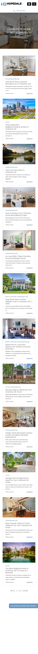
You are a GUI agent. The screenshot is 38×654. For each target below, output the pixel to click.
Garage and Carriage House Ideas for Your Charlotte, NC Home (17, 480)
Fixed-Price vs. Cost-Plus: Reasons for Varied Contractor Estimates (18, 346)
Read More (30, 93)
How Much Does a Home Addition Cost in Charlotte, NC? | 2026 (18, 301)
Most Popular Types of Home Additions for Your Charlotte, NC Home (18, 525)
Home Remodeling (11, 167)
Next (24, 590)
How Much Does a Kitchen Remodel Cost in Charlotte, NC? (18, 83)
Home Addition (22, 296)
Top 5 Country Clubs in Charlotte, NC (15, 171)
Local (7, 122)
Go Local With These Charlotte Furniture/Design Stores (18, 257)
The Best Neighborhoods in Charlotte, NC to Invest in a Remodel (16, 570)
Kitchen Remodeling (12, 79)
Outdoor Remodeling (13, 387)
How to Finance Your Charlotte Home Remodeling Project (18, 214)
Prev (13, 590)
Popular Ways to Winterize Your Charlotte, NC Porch (18, 391)
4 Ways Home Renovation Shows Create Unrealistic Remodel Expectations (18, 435)
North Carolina (11, 296)
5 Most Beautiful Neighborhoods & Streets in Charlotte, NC (17, 127)
